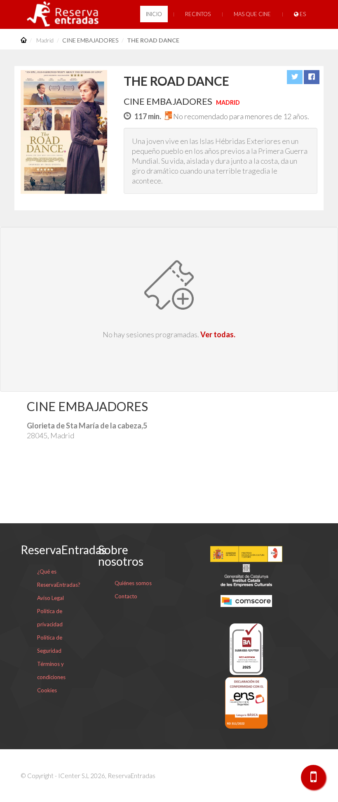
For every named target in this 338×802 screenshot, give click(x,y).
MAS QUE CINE (252, 14)
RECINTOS (198, 14)
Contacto (126, 596)
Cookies (47, 690)
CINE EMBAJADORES (90, 40)
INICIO (154, 14)
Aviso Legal (50, 598)
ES (302, 14)
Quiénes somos (133, 583)
